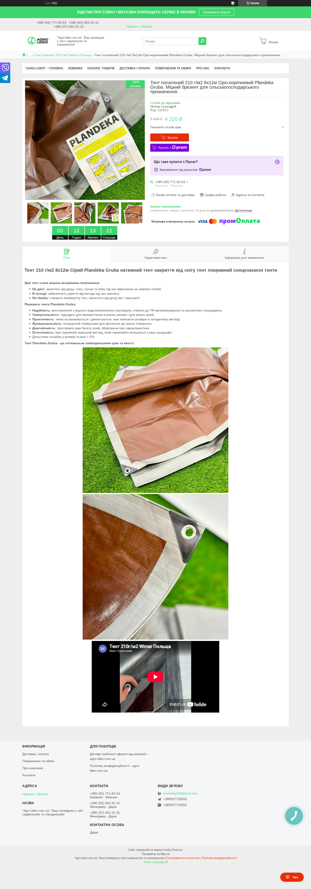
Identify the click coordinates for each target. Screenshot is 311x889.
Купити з (164, 147)
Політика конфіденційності (219, 858)
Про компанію (32, 768)
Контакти (29, 775)
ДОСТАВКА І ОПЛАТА (135, 68)
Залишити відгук (216, 12)
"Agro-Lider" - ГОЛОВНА (44, 68)
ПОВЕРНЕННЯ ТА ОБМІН (173, 68)
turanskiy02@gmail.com (180, 793)
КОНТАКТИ (222, 68)
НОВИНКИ (75, 68)
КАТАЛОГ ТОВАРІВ (101, 68)
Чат (295, 877)
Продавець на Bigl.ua (155, 854)
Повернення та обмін (38, 761)
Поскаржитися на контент (183, 858)
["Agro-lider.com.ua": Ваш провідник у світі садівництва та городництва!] (38, 41)
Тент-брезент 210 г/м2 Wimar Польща (63, 55)
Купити (173, 137)
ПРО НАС (202, 68)
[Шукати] (202, 41)
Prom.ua (177, 849)
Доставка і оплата (35, 754)
